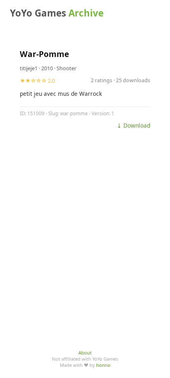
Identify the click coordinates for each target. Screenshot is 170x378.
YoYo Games (57, 13)
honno (103, 365)
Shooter (66, 68)
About (85, 352)
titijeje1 (29, 68)
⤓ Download (133, 125)
